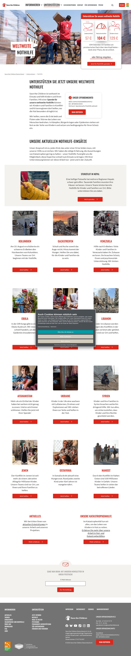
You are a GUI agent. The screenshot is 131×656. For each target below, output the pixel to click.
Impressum (69, 609)
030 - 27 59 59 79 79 (105, 621)
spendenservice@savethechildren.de (107, 625)
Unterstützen (38, 609)
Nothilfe (35, 617)
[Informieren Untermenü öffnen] (41, 4)
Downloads (9, 626)
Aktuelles (8, 615)
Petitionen (35, 622)
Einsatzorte (9, 620)
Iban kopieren (104, 642)
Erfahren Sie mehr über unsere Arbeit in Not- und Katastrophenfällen (96, 533)
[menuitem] (70, 5)
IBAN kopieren (77, 112)
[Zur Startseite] (11, 5)
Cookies (91, 609)
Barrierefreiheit (103, 609)
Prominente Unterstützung (41, 624)
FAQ (6, 629)
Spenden (122, 5)
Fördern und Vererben (40, 629)
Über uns (8, 624)
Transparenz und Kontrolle (14, 622)
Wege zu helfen (37, 620)
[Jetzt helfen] (25, 223)
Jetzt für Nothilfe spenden (100, 64)
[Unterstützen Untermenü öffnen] (61, 4)
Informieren (10, 609)
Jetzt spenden (36, 615)
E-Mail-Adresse (65, 580)
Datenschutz (80, 609)
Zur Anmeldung (65, 590)
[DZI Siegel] (127, 5)
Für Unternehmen (38, 626)
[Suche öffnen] (112, 5)
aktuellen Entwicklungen (34, 524)
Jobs (6, 631)
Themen (7, 617)
